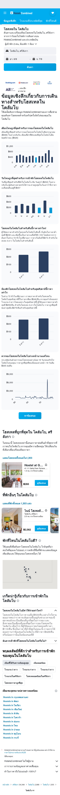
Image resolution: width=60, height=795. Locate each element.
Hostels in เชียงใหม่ (12, 709)
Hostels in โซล (10, 725)
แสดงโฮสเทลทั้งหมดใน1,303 (17, 457)
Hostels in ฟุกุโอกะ (12, 733)
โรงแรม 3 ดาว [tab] (11, 669)
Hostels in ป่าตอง (11, 729)
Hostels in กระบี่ (11, 737)
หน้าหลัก (6, 784)
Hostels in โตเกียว (12, 705)
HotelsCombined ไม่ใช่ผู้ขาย (18, 761)
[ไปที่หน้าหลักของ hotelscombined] (21, 12)
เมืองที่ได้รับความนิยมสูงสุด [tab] (17, 662)
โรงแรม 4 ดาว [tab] (29, 669)
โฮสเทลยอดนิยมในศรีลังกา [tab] (38, 676)
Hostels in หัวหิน (11, 713)
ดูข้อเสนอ (41, 482)
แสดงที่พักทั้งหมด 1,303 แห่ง (17, 503)
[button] (5, 13)
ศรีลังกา (16, 784)
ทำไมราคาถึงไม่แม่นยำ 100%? (20, 771)
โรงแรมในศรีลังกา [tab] (13, 676)
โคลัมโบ (31, 784)
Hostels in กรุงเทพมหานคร (15, 697)
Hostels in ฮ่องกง (11, 721)
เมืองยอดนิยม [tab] (39, 662)
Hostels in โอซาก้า (12, 717)
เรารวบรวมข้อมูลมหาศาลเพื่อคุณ (21, 766)
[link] (30, 415)
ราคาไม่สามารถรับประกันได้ (15, 752)
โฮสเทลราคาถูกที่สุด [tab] (14, 682)
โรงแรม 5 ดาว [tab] (47, 669)
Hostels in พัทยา (11, 701)
